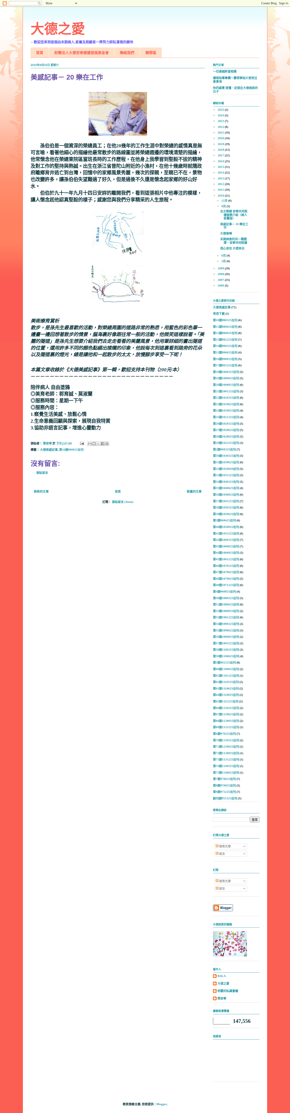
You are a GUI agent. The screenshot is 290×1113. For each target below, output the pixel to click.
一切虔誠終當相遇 (225, 71)
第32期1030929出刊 (226, 469)
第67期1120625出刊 (226, 714)
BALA (222, 976)
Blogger (162, 1104)
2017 (221, 155)
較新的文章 (41, 491)
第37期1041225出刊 (226, 501)
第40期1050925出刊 (226, 527)
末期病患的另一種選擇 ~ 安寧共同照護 (233, 240)
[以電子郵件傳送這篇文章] (89, 443)
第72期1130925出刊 (226, 753)
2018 (221, 149)
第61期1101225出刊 (226, 675)
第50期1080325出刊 (226, 598)
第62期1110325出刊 (226, 682)
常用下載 (219, 313)
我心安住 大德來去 (232, 248)
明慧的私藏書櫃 (228, 991)
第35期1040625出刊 (226, 488)
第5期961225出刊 (224, 662)
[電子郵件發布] (81, 443)
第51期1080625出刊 (226, 604)
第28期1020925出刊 (226, 436)
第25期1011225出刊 (226, 417)
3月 (224, 261)
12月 (224, 200)
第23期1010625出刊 (226, 404)
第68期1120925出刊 (226, 720)
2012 (221, 184)
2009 (221, 268)
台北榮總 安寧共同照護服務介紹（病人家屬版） (233, 214)
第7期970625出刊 (224, 779)
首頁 (39, 53)
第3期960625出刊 (224, 520)
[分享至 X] (98, 443)
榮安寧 (222, 998)
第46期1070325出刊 (226, 565)
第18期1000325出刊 (226, 372)
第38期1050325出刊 (226, 507)
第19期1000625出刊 (226, 378)
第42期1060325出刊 (226, 539)
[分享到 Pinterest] (107, 443)
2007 (221, 280)
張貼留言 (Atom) (122, 502)
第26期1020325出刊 (226, 423)
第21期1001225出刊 (226, 391)
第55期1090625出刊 (226, 630)
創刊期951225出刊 (225, 798)
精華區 (150, 53)
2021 (221, 132)
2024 (221, 115)
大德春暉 (226, 233)
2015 (221, 167)
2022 (221, 127)
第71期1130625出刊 (226, 746)
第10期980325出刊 (225, 320)
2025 (221, 109)
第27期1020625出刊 (226, 430)
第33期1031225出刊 (226, 475)
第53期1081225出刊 (226, 617)
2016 (221, 161)
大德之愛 (58, 29)
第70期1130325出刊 (226, 740)
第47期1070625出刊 (226, 572)
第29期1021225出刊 (226, 443)
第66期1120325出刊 (226, 708)
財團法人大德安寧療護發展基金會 (81, 53)
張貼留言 (42, 472)
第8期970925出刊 (224, 785)
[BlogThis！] (94, 443)
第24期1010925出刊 (226, 410)
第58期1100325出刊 (226, 649)
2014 (221, 172)
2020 (221, 138)
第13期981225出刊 (225, 339)
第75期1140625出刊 (226, 772)
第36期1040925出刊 (226, 494)
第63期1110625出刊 (226, 688)
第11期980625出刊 (225, 326)
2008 (221, 274)
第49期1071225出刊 (226, 585)
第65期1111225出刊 (226, 701)
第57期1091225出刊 (226, 643)
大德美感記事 (49, 449)
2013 (221, 178)
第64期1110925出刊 (226, 695)
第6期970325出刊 (224, 733)
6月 (224, 255)
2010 (221, 195)
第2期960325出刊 (224, 449)
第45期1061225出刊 (226, 559)
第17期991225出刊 (225, 365)
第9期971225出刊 (224, 791)
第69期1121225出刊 (226, 727)
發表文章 (224, 846)
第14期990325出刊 (225, 346)
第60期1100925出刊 (226, 669)
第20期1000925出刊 (226, 384)
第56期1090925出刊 (226, 636)
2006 (221, 285)
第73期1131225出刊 (226, 759)
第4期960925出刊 (224, 591)
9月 (224, 206)
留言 (221, 853)
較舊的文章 (194, 491)
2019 (221, 144)
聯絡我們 (127, 53)
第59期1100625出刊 (226, 656)
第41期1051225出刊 (226, 533)
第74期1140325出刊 (226, 766)
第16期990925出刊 (71, 449)
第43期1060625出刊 (226, 546)
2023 (221, 121)
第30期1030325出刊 (226, 455)
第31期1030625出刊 (226, 462)
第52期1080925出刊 (226, 611)
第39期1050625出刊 (226, 514)
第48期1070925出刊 (226, 578)
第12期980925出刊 (225, 333)
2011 (221, 189)
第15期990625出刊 (225, 352)
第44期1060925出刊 (226, 552)
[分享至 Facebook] (102, 443)
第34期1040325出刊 (226, 481)
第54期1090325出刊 (226, 624)
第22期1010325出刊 (226, 397)
